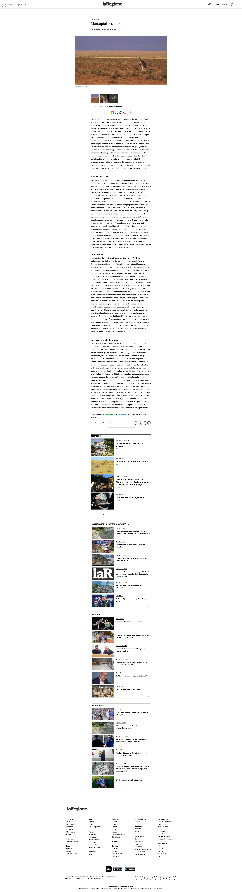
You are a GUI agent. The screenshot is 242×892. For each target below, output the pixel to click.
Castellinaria (116, 837)
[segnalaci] (209, 4)
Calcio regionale (94, 827)
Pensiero (115, 824)
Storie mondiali (94, 840)
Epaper (224, 4)
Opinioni (115, 846)
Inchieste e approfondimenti (140, 829)
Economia (116, 841)
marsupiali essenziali (104, 423)
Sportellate (93, 842)
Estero (69, 846)
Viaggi (137, 831)
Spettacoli (115, 819)
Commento (115, 849)
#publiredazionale (164, 836)
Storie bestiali (139, 836)
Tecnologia (138, 834)
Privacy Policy (71, 878)
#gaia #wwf (162, 834)
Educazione (162, 824)
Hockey (92, 822)
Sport (91, 819)
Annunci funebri (111, 876)
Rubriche (138, 826)
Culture (92, 852)
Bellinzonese (70, 824)
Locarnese (70, 827)
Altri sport (92, 837)
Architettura (139, 841)
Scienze (115, 827)
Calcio (91, 824)
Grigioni (68, 834)
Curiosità (138, 839)
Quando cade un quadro (143, 849)
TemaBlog (162, 831)
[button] (136, 878)
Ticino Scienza (163, 819)
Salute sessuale (140, 854)
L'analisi (114, 851)
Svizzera (69, 839)
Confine (69, 849)
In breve (160, 851)
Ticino (68, 822)
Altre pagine (162, 843)
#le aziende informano (165, 839)
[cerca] (202, 4)
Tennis (91, 832)
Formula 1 (92, 834)
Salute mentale (140, 852)
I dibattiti (137, 822)
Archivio (160, 849)
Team (159, 856)
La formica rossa (117, 854)
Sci (90, 829)
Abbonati (216, 4)
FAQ (97, 876)
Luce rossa (93, 845)
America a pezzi (71, 854)
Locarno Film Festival (119, 834)
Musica (114, 832)
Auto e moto (139, 844)
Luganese (69, 829)
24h (159, 846)
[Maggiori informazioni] (131, 112)
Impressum (85, 876)
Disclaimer (77, 876)
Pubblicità (102, 876)
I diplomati (138, 847)
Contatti (92, 876)
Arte (90, 854)
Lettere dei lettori (140, 819)
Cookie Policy (82, 878)
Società (114, 829)
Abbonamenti (69, 876)
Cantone (69, 819)
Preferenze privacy (94, 878)
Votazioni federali (72, 841)
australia (94, 423)
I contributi (115, 856)
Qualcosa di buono (164, 827)
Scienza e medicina (164, 822)
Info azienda (162, 854)
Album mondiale (94, 847)
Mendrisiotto (70, 832)
